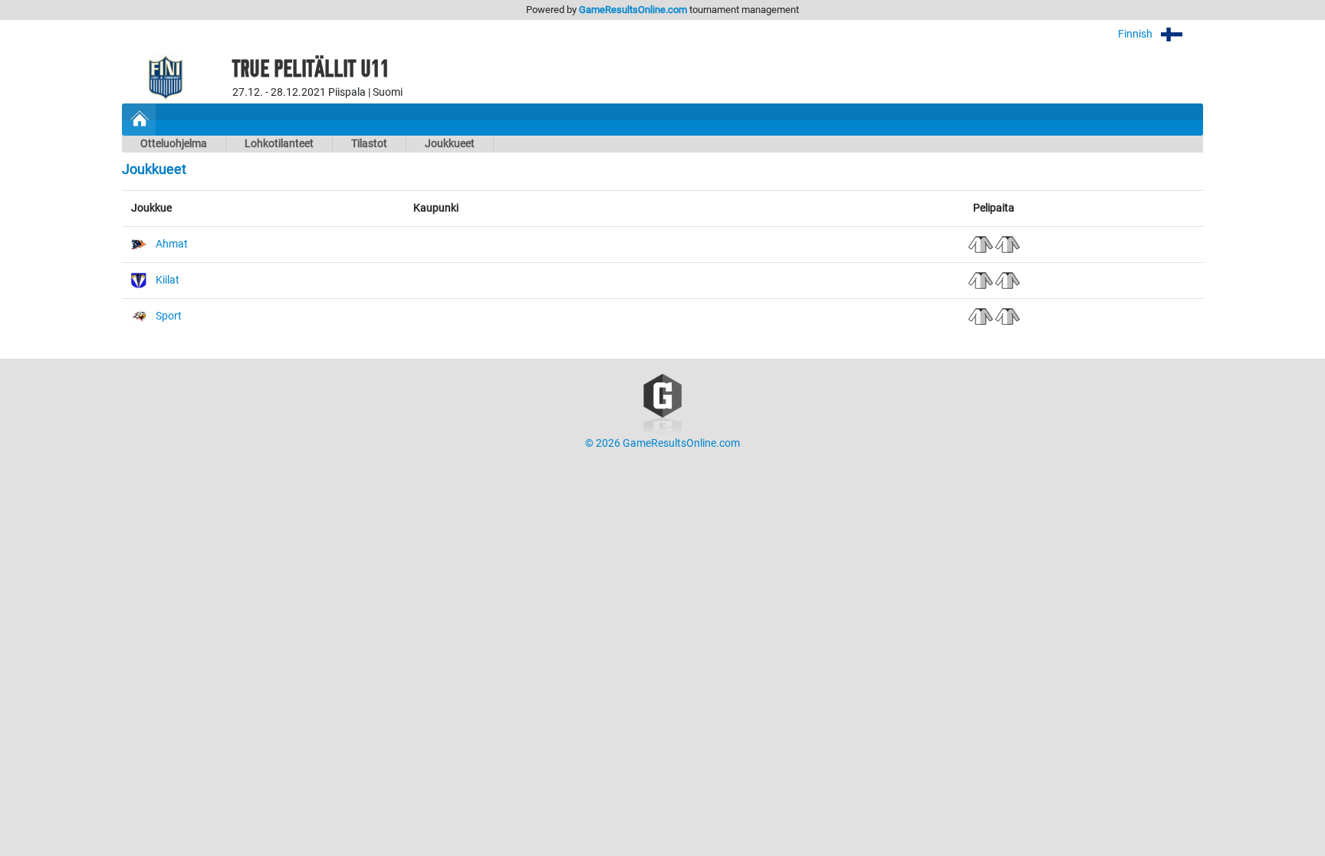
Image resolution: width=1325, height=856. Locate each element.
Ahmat (172, 244)
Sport (169, 316)
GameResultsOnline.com (633, 9)
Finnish (1136, 34)
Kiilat (167, 280)
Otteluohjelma (173, 143)
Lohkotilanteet (279, 143)
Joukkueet (450, 143)
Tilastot (369, 143)
